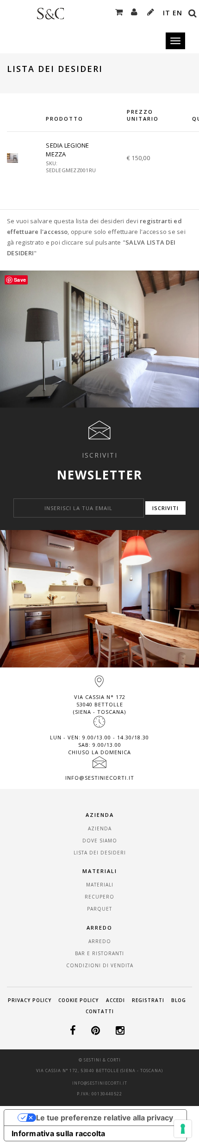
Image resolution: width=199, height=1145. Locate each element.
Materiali (99, 884)
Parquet (99, 909)
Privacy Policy (29, 1000)
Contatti (100, 1011)
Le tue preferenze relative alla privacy (104, 1117)
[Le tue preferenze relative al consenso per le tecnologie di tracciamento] (183, 1129)
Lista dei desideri (100, 852)
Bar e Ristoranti (99, 953)
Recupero (99, 896)
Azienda (100, 828)
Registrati (148, 1000)
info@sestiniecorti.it (99, 777)
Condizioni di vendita (99, 965)
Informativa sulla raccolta (59, 1133)
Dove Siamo (99, 840)
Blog (178, 1000)
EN (177, 12)
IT (166, 12)
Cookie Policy (78, 1000)
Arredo (99, 941)
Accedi (115, 1000)
